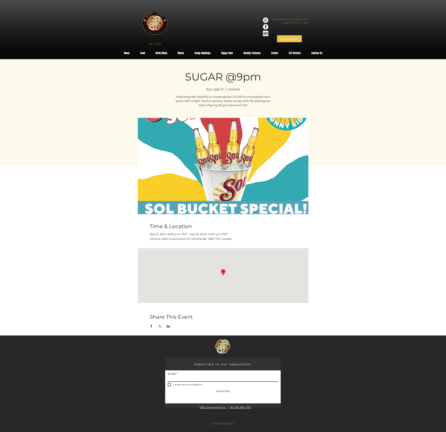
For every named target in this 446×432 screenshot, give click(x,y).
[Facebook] (265, 26)
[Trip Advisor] (265, 33)
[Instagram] (265, 20)
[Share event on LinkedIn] (168, 326)
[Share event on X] (160, 326)
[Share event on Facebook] (151, 326)
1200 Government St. (213, 407)
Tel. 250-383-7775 (240, 407)
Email (172, 373)
